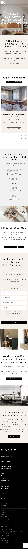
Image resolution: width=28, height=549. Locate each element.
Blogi (2, 478)
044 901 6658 (5, 517)
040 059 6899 (5, 542)
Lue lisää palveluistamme (14, 378)
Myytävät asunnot (6, 456)
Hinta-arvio (4, 488)
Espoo (14, 247)
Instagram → (4, 493)
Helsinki (7, 247)
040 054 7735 (5, 540)
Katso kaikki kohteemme (14, 81)
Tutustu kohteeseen (14, 128)
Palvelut (3, 476)
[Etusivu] (8, 450)
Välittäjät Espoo (6, 466)
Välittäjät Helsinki (6, 464)
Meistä (3, 473)
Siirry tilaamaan (14, 436)
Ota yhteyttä (5, 486)
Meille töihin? (5, 480)
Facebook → (4, 495)
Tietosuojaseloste (6, 503)
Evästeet (3, 505)
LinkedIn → (4, 498)
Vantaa (21, 247)
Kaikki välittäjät (5, 461)
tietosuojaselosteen (13, 313)
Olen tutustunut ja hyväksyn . (15, 313)
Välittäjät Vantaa (6, 468)
